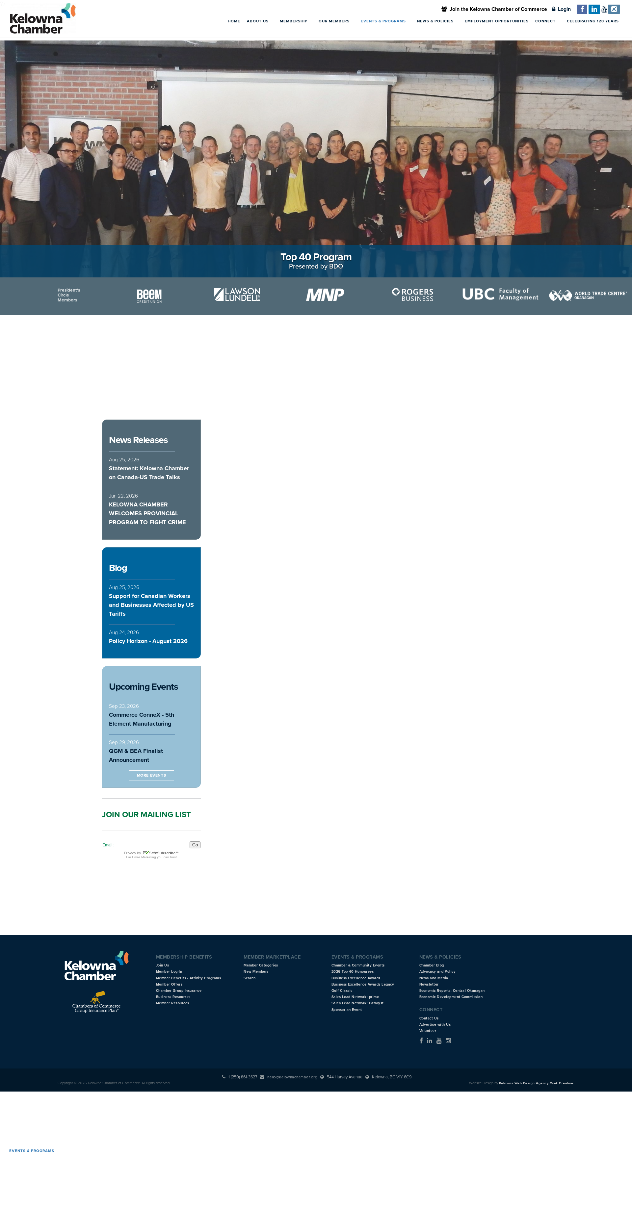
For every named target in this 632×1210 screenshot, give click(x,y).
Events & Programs (384, 21)
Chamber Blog (431, 965)
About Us (258, 21)
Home (234, 21)
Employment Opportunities (497, 21)
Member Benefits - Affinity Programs (188, 978)
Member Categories (261, 965)
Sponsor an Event (346, 1010)
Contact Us (429, 1018)
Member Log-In (169, 971)
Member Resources (172, 1003)
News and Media (433, 978)
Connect (546, 21)
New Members (256, 971)
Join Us (162, 965)
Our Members (335, 21)
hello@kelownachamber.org (292, 1077)
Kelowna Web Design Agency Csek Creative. (536, 1083)
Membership (294, 21)
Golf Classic (342, 991)
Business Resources (173, 997)
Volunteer (427, 1031)
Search (249, 978)
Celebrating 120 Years (593, 21)
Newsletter (429, 984)
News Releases (138, 440)
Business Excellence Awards (356, 978)
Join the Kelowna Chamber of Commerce (497, 9)
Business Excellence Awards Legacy (362, 984)
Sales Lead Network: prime (355, 997)
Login (563, 9)
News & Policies (436, 21)
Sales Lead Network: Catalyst (357, 1003)
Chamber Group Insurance (179, 991)
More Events (151, 775)
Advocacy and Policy (437, 971)
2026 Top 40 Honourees (352, 971)
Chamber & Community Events (358, 965)
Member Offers (169, 984)
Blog (118, 568)
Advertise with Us (435, 1024)
